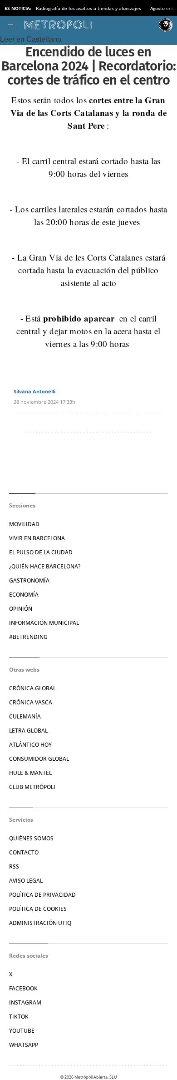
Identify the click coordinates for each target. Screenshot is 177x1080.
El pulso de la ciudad (41, 552)
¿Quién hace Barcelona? (44, 566)
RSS (14, 866)
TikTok (19, 1016)
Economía (24, 594)
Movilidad (24, 524)
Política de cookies (38, 909)
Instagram (25, 1002)
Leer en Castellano (30, 39)
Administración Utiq (40, 923)
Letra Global (28, 730)
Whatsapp (23, 1045)
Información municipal (44, 623)
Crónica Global (32, 688)
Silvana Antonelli (34, 391)
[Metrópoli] (89, 25)
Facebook (23, 988)
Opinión (20, 609)
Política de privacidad (42, 895)
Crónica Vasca (30, 702)
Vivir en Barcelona (37, 538)
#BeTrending (28, 637)
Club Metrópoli (32, 787)
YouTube (21, 1031)
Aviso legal (26, 880)
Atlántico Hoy (30, 744)
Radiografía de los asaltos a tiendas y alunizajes (88, 8)
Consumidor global (39, 759)
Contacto (24, 852)
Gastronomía (29, 580)
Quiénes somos (31, 838)
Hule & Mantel (30, 773)
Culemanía (25, 716)
